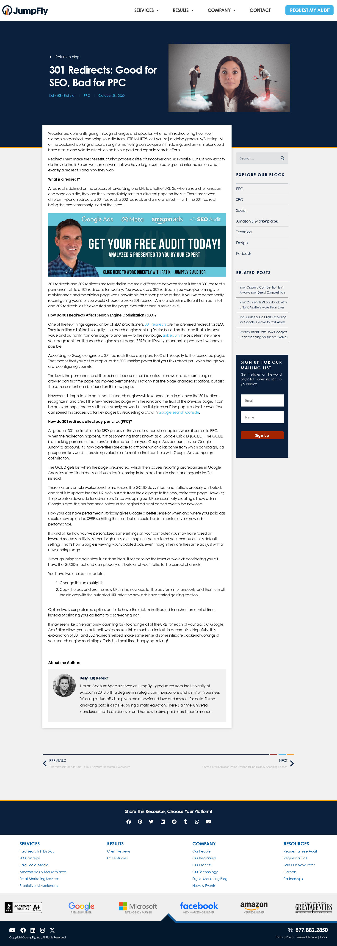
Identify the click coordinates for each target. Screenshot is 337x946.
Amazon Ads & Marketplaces (42, 872)
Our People (201, 851)
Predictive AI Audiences (38, 885)
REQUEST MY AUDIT (310, 10)
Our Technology (205, 872)
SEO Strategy (29, 858)
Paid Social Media (33, 865)
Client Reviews (118, 851)
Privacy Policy (285, 937)
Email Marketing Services (39, 879)
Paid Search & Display (36, 851)
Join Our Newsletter (299, 865)
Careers (290, 872)
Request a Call (295, 858)
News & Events (203, 885)
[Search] (282, 158)
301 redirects (155, 324)
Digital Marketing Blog (210, 879)
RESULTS (181, 10)
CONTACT (260, 10)
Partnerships (293, 879)
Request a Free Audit (300, 851)
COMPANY (219, 10)
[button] (128, 822)
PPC (87, 95)
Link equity (171, 335)
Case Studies (117, 858)
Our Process (202, 865)
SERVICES (144, 10)
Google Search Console (178, 412)
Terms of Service (307, 937)
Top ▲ (324, 937)
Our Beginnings (204, 858)
